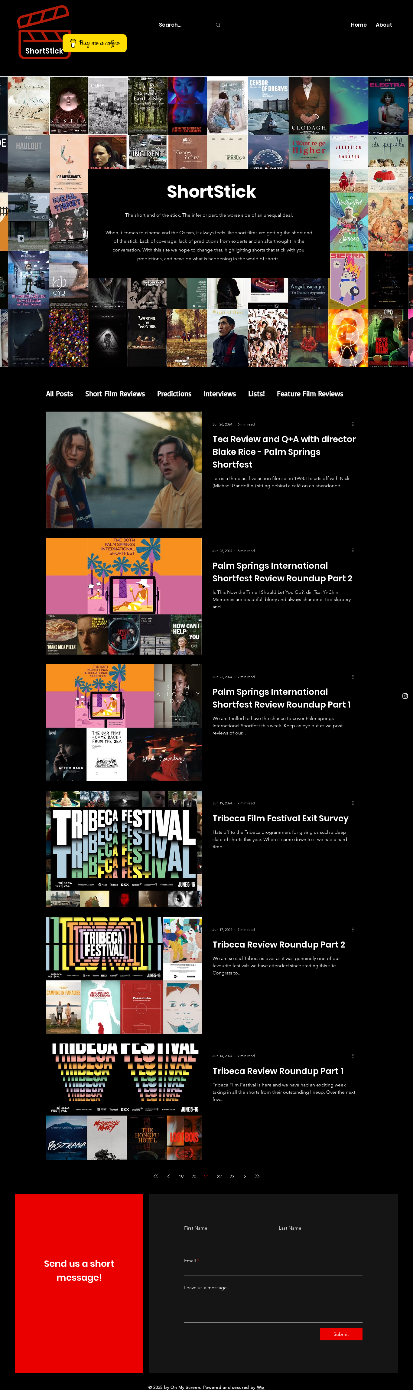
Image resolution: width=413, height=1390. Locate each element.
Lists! (256, 393)
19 (181, 1176)
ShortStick (44, 51)
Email (190, 1260)
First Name (195, 1228)
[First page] (155, 1176)
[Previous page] (168, 1176)
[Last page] (257, 1176)
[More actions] (355, 424)
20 (193, 1176)
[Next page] (244, 1176)
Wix (261, 1387)
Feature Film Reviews (310, 393)
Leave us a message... (207, 1287)
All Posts (59, 393)
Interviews (220, 393)
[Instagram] (405, 696)
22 (219, 1176)
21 (206, 1176)
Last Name (290, 1228)
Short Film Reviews (115, 393)
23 (231, 1176)
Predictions (174, 393)
